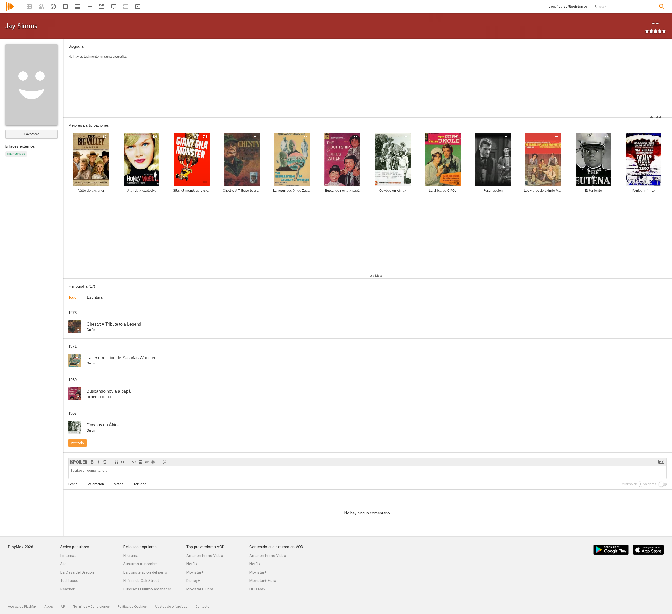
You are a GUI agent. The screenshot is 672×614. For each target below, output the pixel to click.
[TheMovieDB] (16, 157)
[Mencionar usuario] (164, 462)
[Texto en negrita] (92, 462)
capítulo (106, 397)
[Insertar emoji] (153, 462)
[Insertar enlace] (134, 462)
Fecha (72, 484)
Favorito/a (31, 134)
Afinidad (140, 484)
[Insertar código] (122, 462)
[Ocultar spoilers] (79, 462)
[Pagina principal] (9, 10)
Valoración (96, 484)
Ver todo (77, 443)
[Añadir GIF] (147, 462)
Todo (72, 297)
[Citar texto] (116, 462)
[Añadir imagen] (140, 462)
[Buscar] (662, 6)
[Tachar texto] (105, 462)
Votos (118, 484)
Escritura (94, 297)
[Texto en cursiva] (98, 462)
